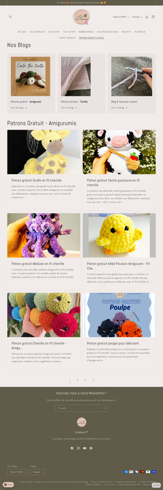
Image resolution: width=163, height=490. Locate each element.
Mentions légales (149, 484)
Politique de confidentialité (125, 482)
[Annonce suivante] (155, 2)
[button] (10, 17)
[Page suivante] (93, 380)
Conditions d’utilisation (147, 482)
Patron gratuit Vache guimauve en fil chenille (113, 182)
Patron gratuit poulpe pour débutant (113, 343)
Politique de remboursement (102, 482)
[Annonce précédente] (7, 2)
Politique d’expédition (93, 484)
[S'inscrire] (104, 408)
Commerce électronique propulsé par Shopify (71, 482)
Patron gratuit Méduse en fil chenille (38, 263)
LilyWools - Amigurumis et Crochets (39, 482)
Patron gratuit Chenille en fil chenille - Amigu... (39, 345)
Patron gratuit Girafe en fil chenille (37, 180)
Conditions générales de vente (129, 484)
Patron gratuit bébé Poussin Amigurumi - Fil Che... (118, 266)
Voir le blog (17, 107)
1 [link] (69, 380)
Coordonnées (110, 484)
